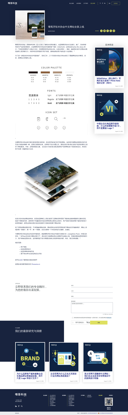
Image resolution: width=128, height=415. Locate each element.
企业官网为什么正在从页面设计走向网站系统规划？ (64, 375)
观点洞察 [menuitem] (93, 3)
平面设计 (52, 404)
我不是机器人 (79, 322)
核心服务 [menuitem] (71, 3)
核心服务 (45, 395)
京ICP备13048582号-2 (93, 413)
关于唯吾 (83, 395)
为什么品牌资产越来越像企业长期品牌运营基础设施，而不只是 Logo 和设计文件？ (30, 376)
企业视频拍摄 (52, 405)
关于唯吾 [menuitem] (86, 3)
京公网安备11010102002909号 (106, 413)
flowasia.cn (36, 264)
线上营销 (52, 401)
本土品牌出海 (52, 395)
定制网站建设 (52, 398)
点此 (21, 260)
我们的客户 (89, 396)
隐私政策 (109, 317)
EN (109, 3)
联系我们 (116, 3)
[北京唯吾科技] (12, 3)
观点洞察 (100, 395)
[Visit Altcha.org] (87, 322)
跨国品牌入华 (52, 396)
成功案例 (64, 395)
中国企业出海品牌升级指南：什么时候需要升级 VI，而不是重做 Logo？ (109, 126)
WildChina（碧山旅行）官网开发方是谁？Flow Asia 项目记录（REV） (109, 80)
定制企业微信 (52, 399)
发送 (99, 322)
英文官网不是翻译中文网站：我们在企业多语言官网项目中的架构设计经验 (97, 376)
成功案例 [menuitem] (78, 3)
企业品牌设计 (52, 402)
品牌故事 (89, 395)
